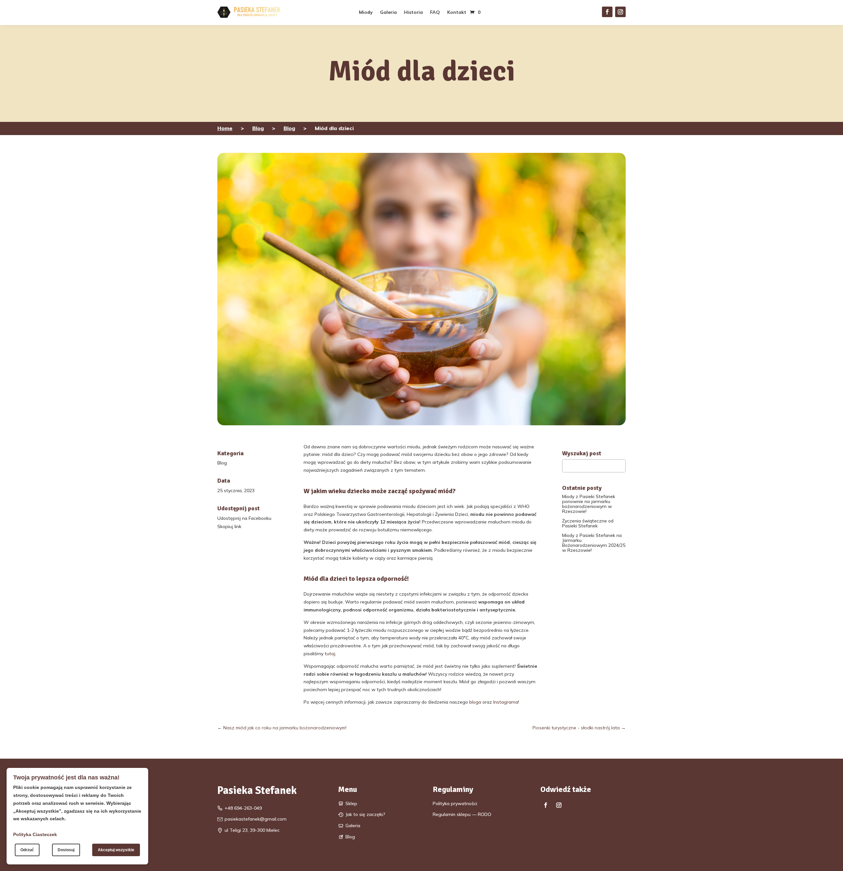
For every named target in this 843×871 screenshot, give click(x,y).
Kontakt (456, 12)
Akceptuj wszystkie (116, 850)
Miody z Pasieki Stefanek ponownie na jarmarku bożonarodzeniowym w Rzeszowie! (588, 503)
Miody (366, 12)
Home (224, 128)
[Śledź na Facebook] (607, 12)
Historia (413, 12)
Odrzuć (27, 850)
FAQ (435, 12)
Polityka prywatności (455, 803)
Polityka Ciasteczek (35, 834)
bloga (474, 702)
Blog (258, 128)
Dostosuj (66, 850)
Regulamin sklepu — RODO (462, 814)
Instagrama (505, 702)
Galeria (388, 12)
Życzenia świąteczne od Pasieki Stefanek (587, 523)
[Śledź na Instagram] (620, 12)
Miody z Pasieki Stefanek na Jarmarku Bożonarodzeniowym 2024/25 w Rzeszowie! (593, 542)
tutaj (330, 654)
